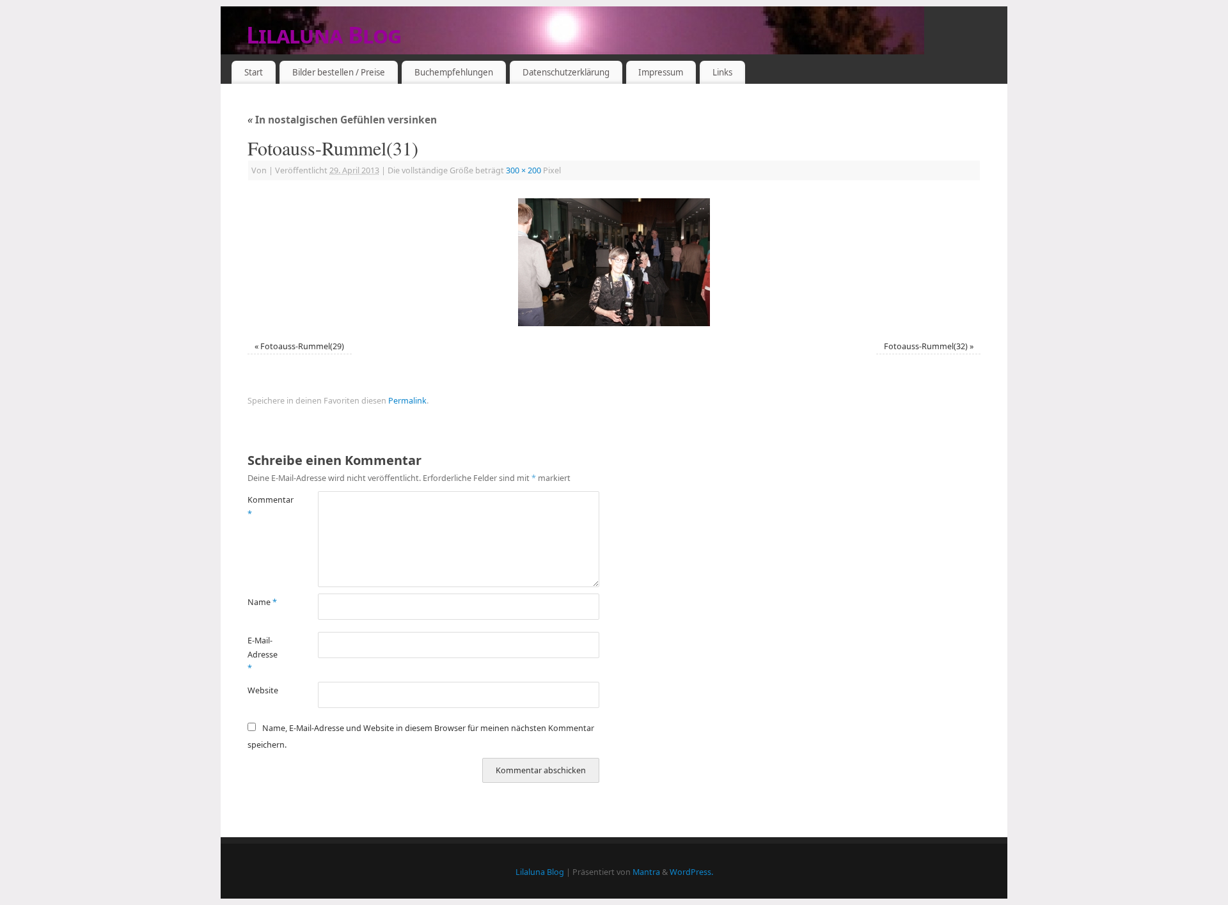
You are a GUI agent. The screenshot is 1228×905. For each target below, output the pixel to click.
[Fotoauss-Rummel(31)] (614, 262)
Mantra (646, 872)
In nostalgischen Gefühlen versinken (342, 120)
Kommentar (265, 506)
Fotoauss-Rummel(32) (926, 346)
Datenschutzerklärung (566, 72)
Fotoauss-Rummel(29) (302, 346)
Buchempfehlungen (453, 72)
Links (722, 72)
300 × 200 (523, 170)
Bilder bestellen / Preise (338, 72)
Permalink (407, 400)
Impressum (660, 72)
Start (253, 72)
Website (263, 690)
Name (262, 602)
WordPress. (691, 872)
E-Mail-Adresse (263, 654)
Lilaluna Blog (324, 35)
